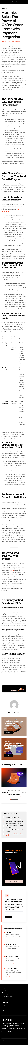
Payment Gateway (7, 994)
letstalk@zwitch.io (6, 1031)
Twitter (3, 1005)
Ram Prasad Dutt (16, 41)
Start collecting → (10, 963)
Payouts (3, 991)
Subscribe (8, 917)
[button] (10, 799)
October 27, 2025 (8, 751)
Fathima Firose (17, 728)
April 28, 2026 (18, 797)
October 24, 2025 (5, 41)
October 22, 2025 (8, 728)
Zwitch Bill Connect (7, 996)
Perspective (4, 8)
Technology (7, 720)
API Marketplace (6, 993)
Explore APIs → (10, 951)
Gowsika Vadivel (10, 797)
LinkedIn (3, 1007)
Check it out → (9, 977)
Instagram (4, 1010)
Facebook (4, 1009)
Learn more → (9, 939)
